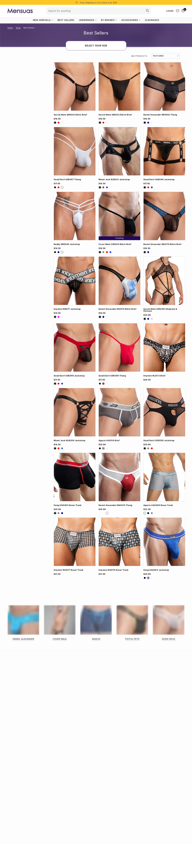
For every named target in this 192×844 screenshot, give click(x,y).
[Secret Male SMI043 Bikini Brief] (75, 86)
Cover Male (60, 639)
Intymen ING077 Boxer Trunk (68, 570)
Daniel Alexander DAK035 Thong (115, 505)
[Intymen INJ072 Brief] (164, 347)
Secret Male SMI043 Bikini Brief (70, 115)
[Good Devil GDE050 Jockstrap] (164, 412)
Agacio (96, 639)
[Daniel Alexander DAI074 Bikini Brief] (119, 280)
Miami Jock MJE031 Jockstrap (114, 179)
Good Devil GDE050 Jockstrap (158, 440)
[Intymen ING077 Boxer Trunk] (75, 541)
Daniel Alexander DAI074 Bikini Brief (117, 309)
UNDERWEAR (86, 20)
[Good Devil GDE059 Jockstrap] (75, 347)
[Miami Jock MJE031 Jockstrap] (119, 151)
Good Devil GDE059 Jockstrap (69, 376)
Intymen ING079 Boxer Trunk (113, 570)
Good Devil (168, 639)
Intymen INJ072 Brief (154, 376)
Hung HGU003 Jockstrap (156, 570)
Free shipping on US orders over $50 (98, 2)
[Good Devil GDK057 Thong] (75, 151)
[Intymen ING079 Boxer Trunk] (119, 541)
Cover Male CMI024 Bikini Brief (115, 244)
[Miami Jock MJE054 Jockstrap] (75, 412)
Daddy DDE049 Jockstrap (67, 244)
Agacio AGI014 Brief (109, 440)
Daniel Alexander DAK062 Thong (160, 115)
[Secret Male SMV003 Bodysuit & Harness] (164, 280)
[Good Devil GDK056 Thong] (119, 347)
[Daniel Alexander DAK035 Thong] (119, 477)
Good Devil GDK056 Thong (112, 376)
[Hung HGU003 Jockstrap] (164, 541)
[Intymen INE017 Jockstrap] (75, 280)
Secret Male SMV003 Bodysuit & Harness (160, 310)
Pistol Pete (132, 639)
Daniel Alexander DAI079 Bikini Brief (162, 244)
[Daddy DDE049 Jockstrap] (75, 216)
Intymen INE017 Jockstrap (67, 309)
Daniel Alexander (23, 639)
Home (10, 28)
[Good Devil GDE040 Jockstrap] (164, 151)
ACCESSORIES (129, 20)
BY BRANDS (108, 20)
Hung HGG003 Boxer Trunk (68, 505)
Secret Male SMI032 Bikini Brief (115, 115)
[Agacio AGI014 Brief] (119, 412)
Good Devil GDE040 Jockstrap (159, 179)
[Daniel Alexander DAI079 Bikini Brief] (164, 216)
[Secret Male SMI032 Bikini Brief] (119, 86)
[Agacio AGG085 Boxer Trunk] (164, 477)
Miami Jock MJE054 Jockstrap (69, 440)
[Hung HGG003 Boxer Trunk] (75, 477)
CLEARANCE (152, 20)
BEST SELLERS (65, 20)
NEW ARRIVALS (42, 20)
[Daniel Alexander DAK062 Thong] (164, 86)
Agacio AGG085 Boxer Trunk (158, 505)
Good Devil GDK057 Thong (67, 179)
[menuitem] (43, 20)
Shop (18, 28)
